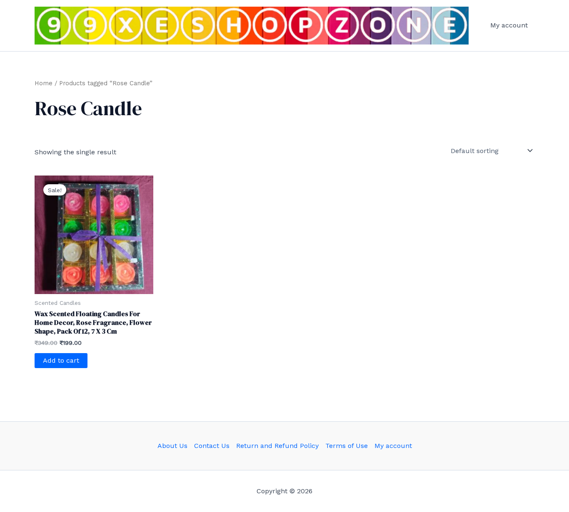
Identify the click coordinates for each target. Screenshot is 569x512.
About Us (172, 446)
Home (43, 83)
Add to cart (61, 360)
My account (509, 25)
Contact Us (212, 446)
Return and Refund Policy (277, 446)
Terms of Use (346, 446)
